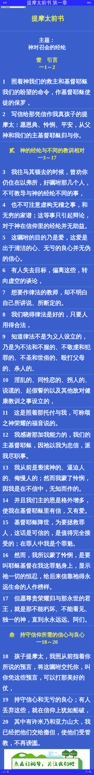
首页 (5, 3)
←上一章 (5, 772)
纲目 (89, 3)
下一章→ (89, 772)
